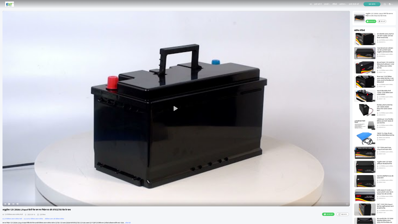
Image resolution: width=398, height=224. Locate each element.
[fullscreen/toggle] (347, 203)
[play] (176, 108)
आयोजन (342, 4)
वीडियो (334, 4)
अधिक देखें (127, 223)
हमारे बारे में (318, 4)
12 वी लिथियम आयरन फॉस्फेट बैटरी (12, 219)
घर (311, 4)
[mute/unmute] (18, 203)
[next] (13, 203)
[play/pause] (9, 203)
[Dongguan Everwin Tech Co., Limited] (9, 4)
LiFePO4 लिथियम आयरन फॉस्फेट (34, 219)
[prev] (5, 203)
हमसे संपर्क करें (354, 4)
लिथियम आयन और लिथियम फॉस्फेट (55, 219)
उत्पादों (326, 4)
